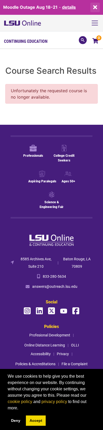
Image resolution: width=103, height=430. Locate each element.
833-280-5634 (54, 276)
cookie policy (20, 401)
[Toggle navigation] (97, 23)
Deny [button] (15, 420)
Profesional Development (49, 334)
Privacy (63, 353)
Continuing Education (26, 41)
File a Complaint (75, 363)
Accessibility (41, 353)
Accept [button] (36, 420)
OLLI (75, 345)
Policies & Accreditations (35, 363)
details (69, 7)
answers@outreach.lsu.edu (54, 286)
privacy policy (54, 401)
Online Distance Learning (44, 345)
